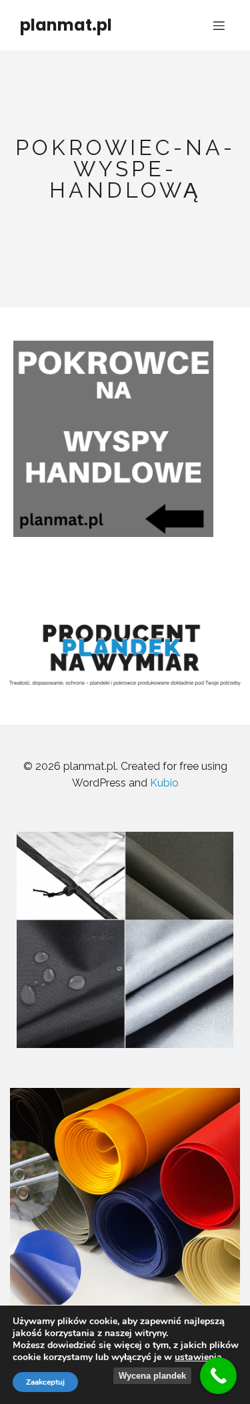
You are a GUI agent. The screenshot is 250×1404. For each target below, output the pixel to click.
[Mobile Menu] (218, 25)
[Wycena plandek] (218, 1375)
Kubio (164, 783)
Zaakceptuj (45, 1382)
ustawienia (198, 1357)
